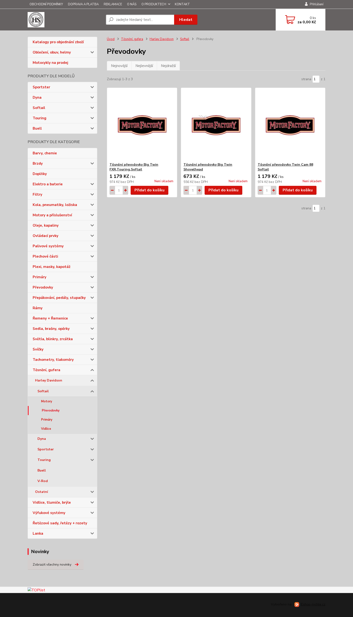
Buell (37, 128)
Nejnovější (119, 65)
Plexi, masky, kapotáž (51, 266)
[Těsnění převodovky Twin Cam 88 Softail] (290, 125)
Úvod (111, 39)
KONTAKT (182, 4)
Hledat (185, 19)
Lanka (38, 533)
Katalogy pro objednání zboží (58, 42)
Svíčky (38, 349)
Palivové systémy (48, 246)
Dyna (37, 97)
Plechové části (45, 256)
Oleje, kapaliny (46, 225)
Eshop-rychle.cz (313, 604)
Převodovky (43, 287)
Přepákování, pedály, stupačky (59, 297)
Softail (39, 107)
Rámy (38, 308)
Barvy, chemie (45, 153)
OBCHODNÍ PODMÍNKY (46, 4)
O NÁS (131, 4)
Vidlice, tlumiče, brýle (52, 502)
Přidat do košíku (149, 190)
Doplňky (40, 173)
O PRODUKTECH (153, 4)
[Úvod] (65, 19)
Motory (46, 401)
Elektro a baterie (48, 184)
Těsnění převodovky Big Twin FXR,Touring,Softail (134, 167)
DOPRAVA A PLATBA (83, 4)
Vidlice (46, 429)
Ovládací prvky (45, 235)
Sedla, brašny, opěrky (51, 328)
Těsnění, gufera (46, 370)
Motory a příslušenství (52, 215)
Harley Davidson (48, 380)
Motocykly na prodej (50, 62)
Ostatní (41, 492)
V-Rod (42, 481)
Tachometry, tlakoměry (53, 359)
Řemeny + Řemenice (50, 318)
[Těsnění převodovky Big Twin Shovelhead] (216, 125)
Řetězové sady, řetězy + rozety (60, 523)
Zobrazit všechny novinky (52, 564)
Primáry (39, 277)
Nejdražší (168, 65)
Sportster (41, 87)
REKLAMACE (113, 4)
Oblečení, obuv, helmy (52, 52)
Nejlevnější (144, 65)
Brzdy (38, 163)
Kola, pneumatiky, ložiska (55, 204)
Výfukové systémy (49, 512)
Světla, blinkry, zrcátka (53, 339)
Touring (39, 118)
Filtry (37, 194)
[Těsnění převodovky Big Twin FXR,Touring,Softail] (142, 125)
